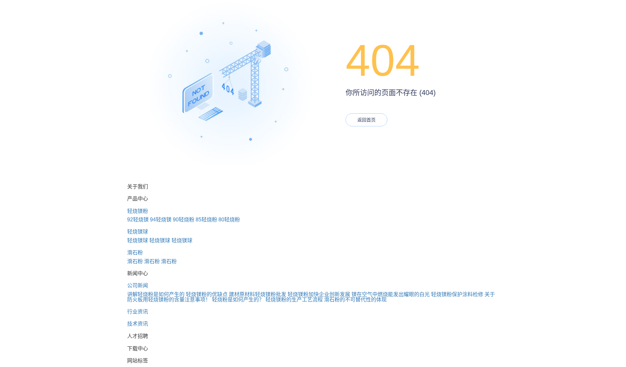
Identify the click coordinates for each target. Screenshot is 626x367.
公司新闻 (137, 285)
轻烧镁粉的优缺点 (207, 294)
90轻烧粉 (183, 219)
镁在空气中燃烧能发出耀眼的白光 (390, 294)
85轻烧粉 (206, 219)
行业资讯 (137, 311)
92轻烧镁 (138, 219)
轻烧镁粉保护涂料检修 (457, 294)
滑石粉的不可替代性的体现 (355, 299)
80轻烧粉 (229, 219)
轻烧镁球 (137, 231)
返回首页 (366, 119)
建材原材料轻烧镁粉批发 (257, 294)
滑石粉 (135, 252)
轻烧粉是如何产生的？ (238, 299)
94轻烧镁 (160, 219)
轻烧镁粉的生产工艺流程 (294, 299)
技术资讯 (137, 324)
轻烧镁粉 (137, 211)
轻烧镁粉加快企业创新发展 (319, 294)
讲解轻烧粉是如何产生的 (156, 294)
